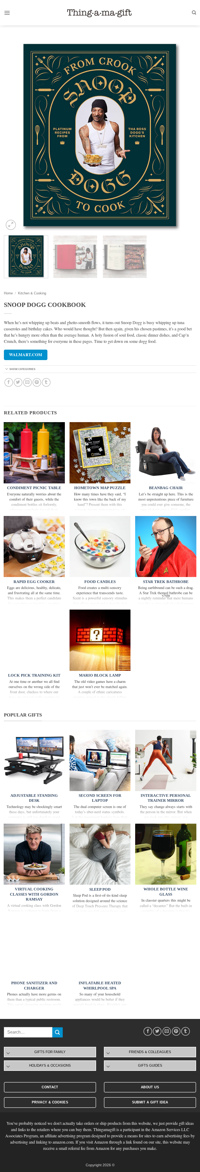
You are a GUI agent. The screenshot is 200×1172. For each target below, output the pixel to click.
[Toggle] (7, 369)
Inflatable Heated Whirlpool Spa (100, 985)
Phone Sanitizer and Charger (34, 985)
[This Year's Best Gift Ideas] (100, 13)
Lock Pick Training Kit (34, 675)
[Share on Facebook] (8, 382)
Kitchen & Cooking (32, 293)
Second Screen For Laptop (100, 798)
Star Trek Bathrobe (166, 582)
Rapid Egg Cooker (34, 582)
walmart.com (25, 354)
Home (8, 293)
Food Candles (100, 582)
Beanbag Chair (166, 488)
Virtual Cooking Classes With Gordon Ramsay (34, 894)
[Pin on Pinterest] (37, 382)
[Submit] (57, 1032)
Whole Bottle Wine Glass (165, 891)
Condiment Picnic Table (34, 488)
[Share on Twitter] (18, 382)
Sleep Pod (100, 889)
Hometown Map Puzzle (100, 488)
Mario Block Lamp (100, 675)
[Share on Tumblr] (46, 382)
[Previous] (14, 135)
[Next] (185, 135)
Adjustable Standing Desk (34, 798)
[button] (7, 12)
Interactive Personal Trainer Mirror (166, 798)
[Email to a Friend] (27, 382)
